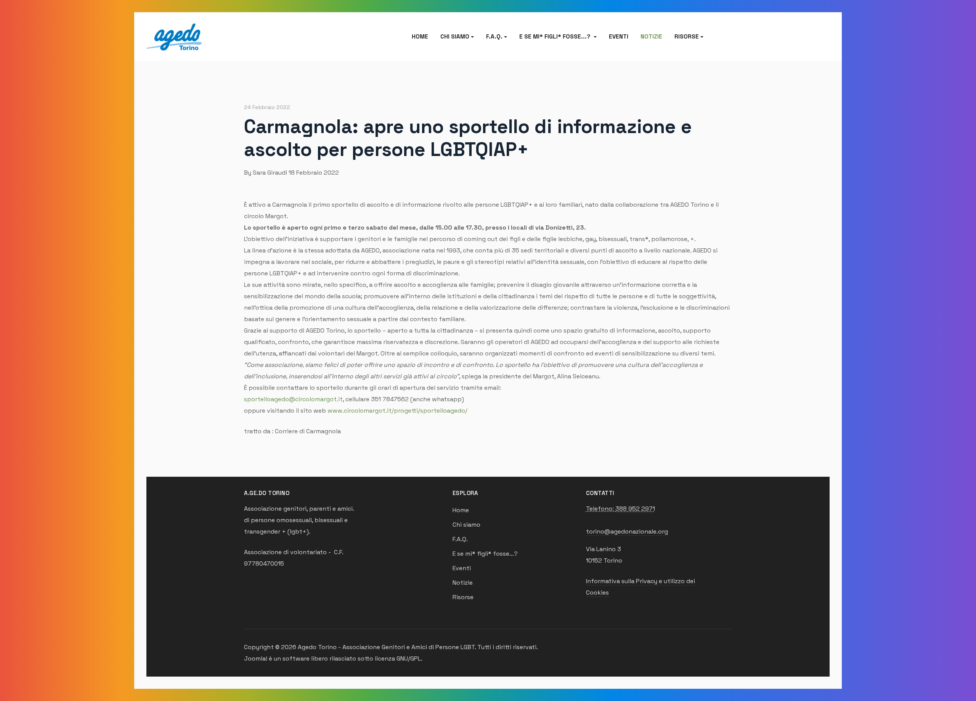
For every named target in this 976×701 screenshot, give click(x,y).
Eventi (618, 36)
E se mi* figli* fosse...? (485, 554)
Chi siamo (466, 525)
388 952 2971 (635, 509)
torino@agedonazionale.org (627, 531)
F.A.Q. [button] (494, 36)
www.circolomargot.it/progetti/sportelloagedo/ (397, 411)
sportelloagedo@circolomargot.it (293, 399)
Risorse (463, 597)
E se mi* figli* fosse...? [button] (555, 36)
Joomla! (255, 658)
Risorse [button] (686, 36)
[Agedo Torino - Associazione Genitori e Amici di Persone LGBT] (174, 36)
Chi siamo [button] (454, 36)
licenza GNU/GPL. (398, 658)
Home (420, 36)
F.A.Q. (460, 539)
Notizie (651, 36)
